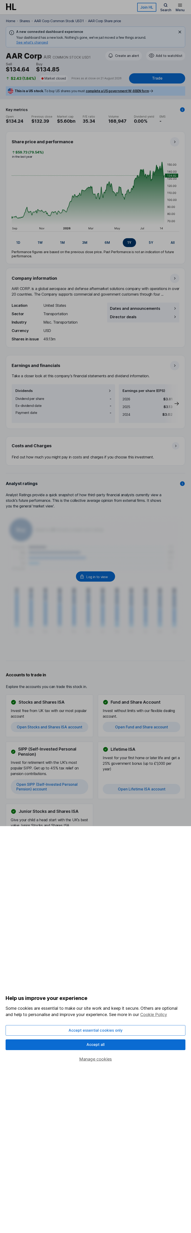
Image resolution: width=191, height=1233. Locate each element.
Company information (34, 278)
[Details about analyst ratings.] (182, 483)
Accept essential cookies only (95, 1030)
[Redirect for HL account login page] (95, 576)
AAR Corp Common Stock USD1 (59, 21)
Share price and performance (42, 141)
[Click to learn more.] (182, 109)
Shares (25, 21)
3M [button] (84, 243)
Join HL (146, 7)
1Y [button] (129, 243)
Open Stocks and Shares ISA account (49, 727)
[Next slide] (171, 403)
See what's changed (32, 42)
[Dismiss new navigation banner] (179, 32)
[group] (95, 242)
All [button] (173, 243)
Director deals (123, 316)
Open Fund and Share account (141, 727)
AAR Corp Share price (104, 21)
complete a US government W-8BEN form (117, 91)
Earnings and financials (36, 365)
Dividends (24, 390)
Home (10, 21)
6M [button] (107, 243)
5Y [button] (151, 243)
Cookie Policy (153, 1014)
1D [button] (18, 243)
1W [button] (40, 243)
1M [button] (62, 243)
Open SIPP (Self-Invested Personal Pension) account (47, 786)
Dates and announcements (135, 308)
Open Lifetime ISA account (141, 789)
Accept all (95, 1044)
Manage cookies (95, 1059)
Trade (157, 78)
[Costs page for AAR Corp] (95, 451)
